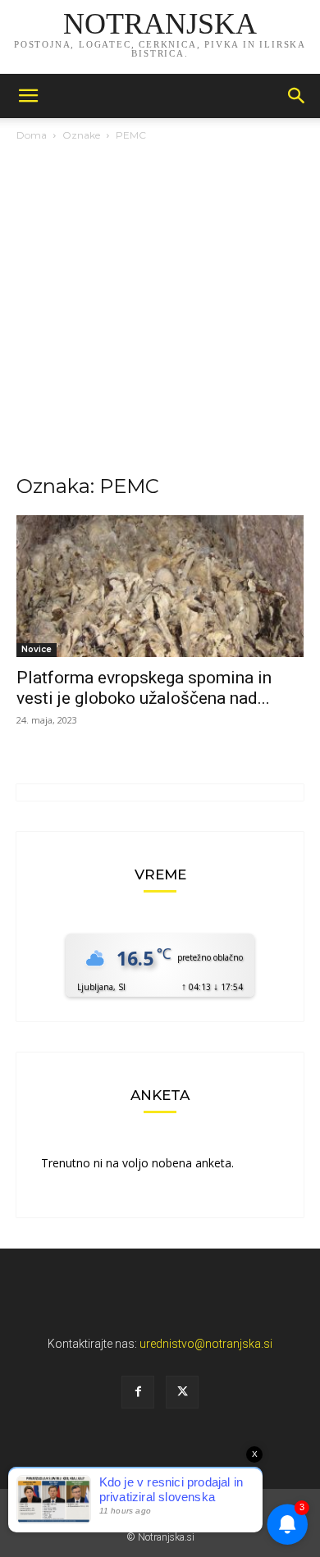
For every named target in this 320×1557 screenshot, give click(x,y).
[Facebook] (137, 1392)
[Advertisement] (160, 313)
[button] (28, 96)
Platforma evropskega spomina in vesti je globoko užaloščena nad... (144, 688)
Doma (31, 135)
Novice (36, 649)
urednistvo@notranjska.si (205, 1343)
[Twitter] (182, 1392)
